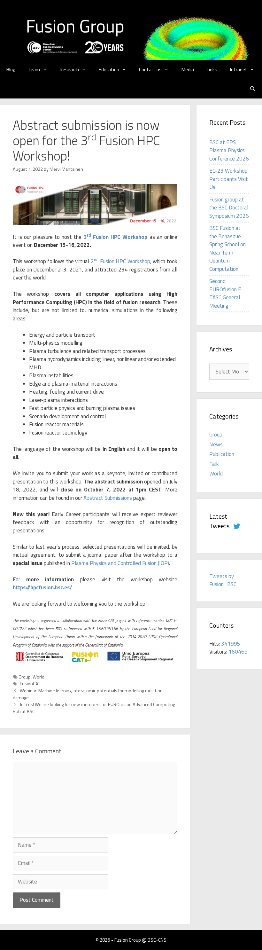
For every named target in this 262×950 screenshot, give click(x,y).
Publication (221, 454)
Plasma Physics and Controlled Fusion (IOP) (120, 563)
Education (109, 69)
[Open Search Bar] (252, 88)
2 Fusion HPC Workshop (120, 261)
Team (34, 69)
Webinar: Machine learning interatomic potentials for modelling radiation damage (88, 694)
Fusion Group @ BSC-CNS (140, 940)
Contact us (150, 69)
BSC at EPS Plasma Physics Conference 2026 (229, 150)
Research (69, 69)
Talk (214, 464)
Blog (10, 69)
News (216, 444)
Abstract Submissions (107, 498)
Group (25, 676)
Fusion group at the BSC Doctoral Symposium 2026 (229, 207)
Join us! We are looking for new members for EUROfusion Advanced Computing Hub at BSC (94, 708)
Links (212, 69)
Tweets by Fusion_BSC (222, 580)
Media (187, 69)
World (38, 676)
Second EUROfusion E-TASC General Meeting (226, 293)
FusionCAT (30, 683)
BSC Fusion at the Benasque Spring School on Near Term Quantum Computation (227, 248)
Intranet (238, 69)
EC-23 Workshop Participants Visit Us (228, 179)
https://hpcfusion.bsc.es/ (42, 587)
